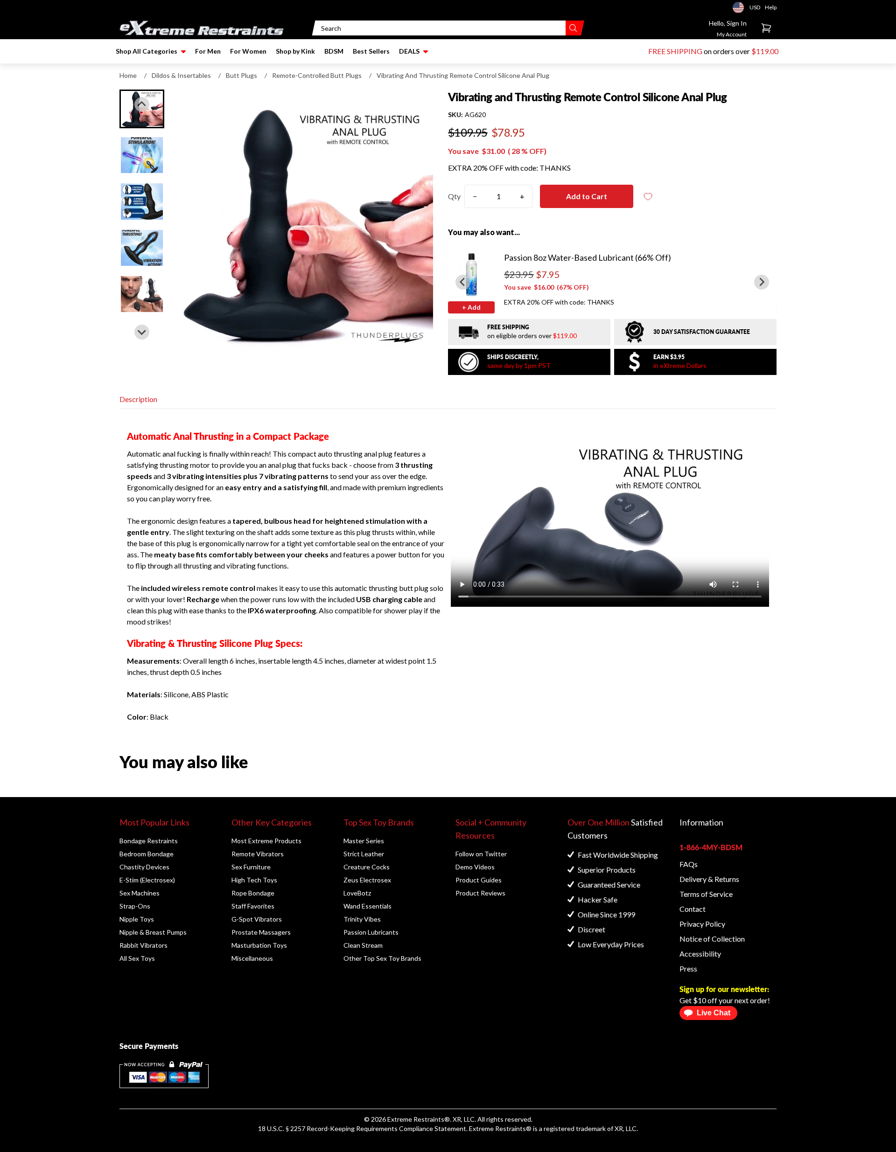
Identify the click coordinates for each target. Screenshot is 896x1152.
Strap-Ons (134, 906)
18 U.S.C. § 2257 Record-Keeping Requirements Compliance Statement (362, 1128)
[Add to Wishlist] (648, 197)
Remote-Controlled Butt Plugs (317, 75)
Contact (692, 908)
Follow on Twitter (481, 854)
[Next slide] (141, 332)
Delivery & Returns (709, 878)
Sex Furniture (251, 867)
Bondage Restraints (148, 841)
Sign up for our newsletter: (724, 989)
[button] (141, 155)
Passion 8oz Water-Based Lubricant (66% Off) (587, 257)
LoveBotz (357, 893)
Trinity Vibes (362, 919)
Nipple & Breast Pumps (153, 932)
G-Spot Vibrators (256, 919)
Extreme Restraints (415, 1119)
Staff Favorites (252, 906)
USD (741, 7)
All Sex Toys (137, 958)
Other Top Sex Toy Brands (382, 958)
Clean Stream (363, 945)
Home (128, 75)
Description (138, 399)
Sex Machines (139, 893)
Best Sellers (371, 51)
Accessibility (700, 953)
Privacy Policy (702, 923)
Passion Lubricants (371, 932)
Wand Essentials (367, 906)
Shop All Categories (146, 51)
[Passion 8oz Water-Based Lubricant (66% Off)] (471, 274)
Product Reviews (480, 893)
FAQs (688, 864)
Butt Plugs (241, 75)
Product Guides (478, 880)
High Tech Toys (254, 880)
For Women (248, 51)
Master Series (363, 841)
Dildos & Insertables (181, 75)
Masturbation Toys (259, 945)
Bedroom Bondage (146, 854)
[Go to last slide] (141, 104)
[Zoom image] (304, 218)
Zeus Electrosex (367, 880)
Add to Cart (586, 196)
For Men (208, 51)
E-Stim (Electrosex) (147, 880)
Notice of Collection (712, 938)
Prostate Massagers (261, 932)
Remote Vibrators (257, 854)
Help (771, 7)
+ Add (471, 307)
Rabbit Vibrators (143, 945)
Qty (454, 196)
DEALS (409, 51)
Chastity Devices (144, 867)
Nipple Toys (136, 919)
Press (688, 968)
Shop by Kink (295, 51)
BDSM (333, 51)
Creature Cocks (366, 867)
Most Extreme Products (266, 841)
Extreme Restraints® (500, 1128)
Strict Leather (363, 854)
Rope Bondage (252, 893)
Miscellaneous (252, 958)
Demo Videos (475, 867)
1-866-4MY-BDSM (710, 847)
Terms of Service (706, 893)
